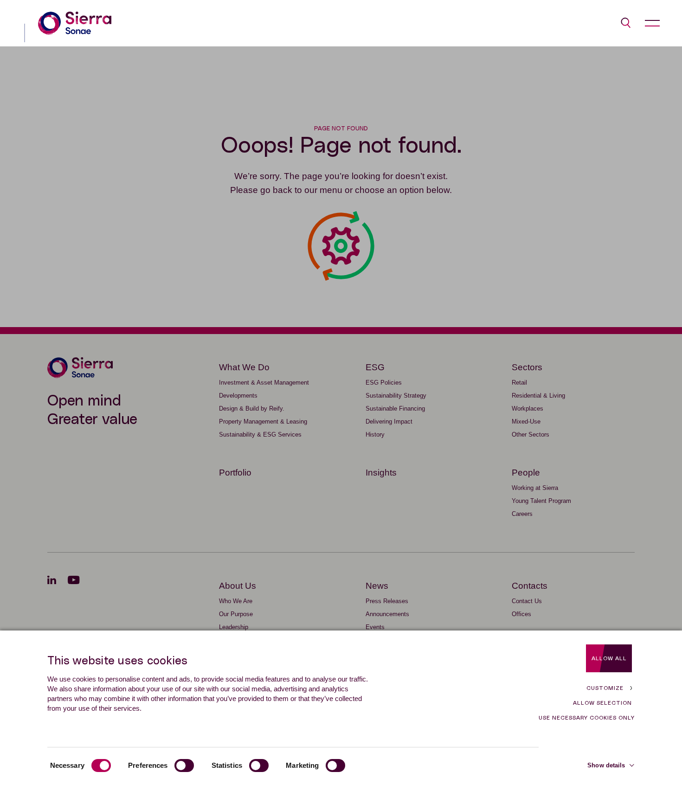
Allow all (609, 658)
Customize (605, 688)
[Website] (74, 23)
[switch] (184, 765)
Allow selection (602, 703)
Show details (606, 765)
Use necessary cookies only (587, 718)
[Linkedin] (57, 580)
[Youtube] (79, 580)
